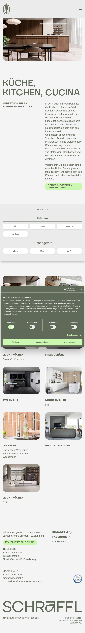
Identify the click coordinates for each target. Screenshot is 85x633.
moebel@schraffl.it (13, 578)
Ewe (42, 226)
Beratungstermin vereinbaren (60, 186)
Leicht (16, 226)
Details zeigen (72, 335)
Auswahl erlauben (42, 342)
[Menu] (79, 9)
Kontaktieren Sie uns (20, 542)
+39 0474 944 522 (12, 552)
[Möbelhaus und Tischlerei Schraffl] (8, 9)
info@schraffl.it (11, 555)
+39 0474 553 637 (12, 574)
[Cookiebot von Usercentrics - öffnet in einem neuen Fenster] (65, 289)
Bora (15, 251)
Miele (42, 251)
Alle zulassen (69, 342)
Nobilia (15, 234)
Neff (69, 251)
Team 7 (69, 226)
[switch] (32, 327)
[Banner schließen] (81, 289)
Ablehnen (15, 342)
